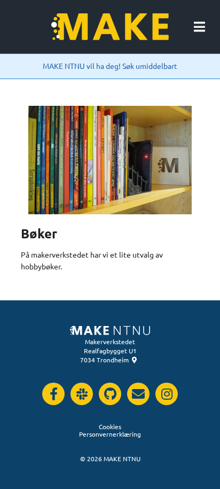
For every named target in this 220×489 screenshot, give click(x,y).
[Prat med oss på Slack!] (81, 393)
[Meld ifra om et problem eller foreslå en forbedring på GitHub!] (110, 393)
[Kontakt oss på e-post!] (138, 393)
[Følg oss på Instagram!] (166, 393)
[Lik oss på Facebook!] (53, 393)
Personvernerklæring (110, 434)
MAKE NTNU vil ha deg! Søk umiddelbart (110, 66)
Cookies (110, 426)
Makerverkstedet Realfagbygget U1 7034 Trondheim (108, 350)
